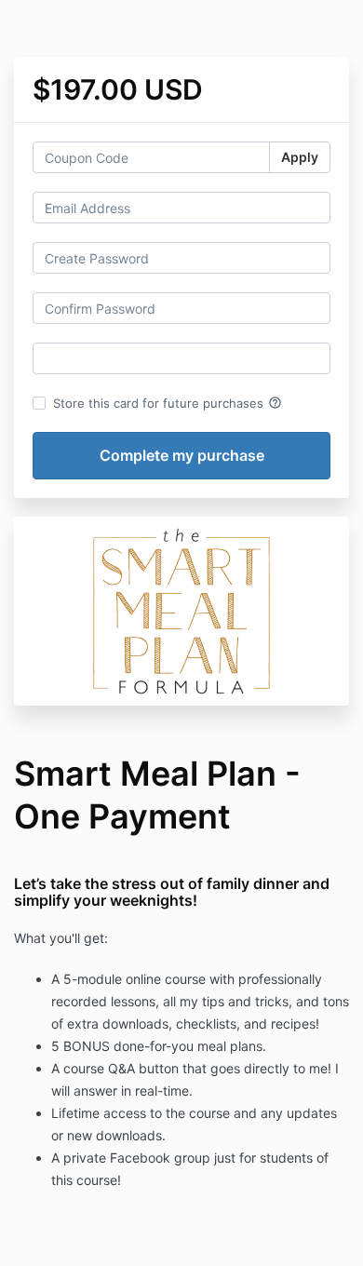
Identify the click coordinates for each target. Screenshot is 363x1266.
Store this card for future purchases (167, 403)
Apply (299, 157)
